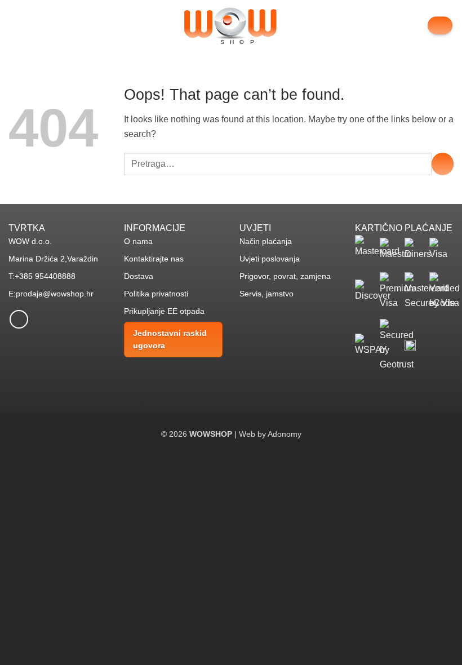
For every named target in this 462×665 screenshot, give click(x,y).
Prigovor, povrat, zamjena (285, 276)
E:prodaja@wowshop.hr (51, 293)
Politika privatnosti (156, 293)
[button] (15, 25)
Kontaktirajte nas (154, 258)
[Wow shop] (231, 25)
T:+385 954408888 (41, 276)
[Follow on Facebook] (19, 319)
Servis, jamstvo (266, 293)
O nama (138, 241)
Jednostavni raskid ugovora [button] (170, 339)
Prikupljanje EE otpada (164, 311)
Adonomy (284, 433)
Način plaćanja (265, 241)
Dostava (138, 276)
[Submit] (443, 164)
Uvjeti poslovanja (269, 258)
